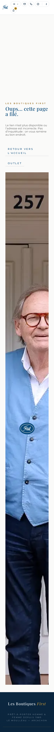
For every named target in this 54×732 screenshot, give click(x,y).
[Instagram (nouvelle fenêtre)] (38, 4)
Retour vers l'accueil (20, 151)
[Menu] (16, 4)
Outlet (15, 163)
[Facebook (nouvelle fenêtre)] (46, 4)
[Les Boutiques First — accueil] (5, 7)
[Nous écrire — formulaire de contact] (24, 4)
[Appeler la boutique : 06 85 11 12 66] (31, 4)
